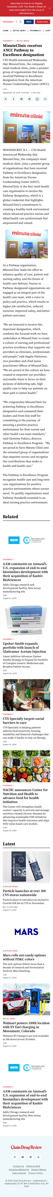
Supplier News (10, 886)
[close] (49, 8)
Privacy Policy (35, 1173)
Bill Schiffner (10, 907)
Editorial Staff (33, 1166)
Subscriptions (19, 1173)
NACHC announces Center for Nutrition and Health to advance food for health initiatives (25, 795)
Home (5, 30)
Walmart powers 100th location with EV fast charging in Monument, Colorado (26, 1027)
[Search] (21, 22)
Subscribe (42, 22)
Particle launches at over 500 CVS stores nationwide (24, 892)
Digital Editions (38, 1169)
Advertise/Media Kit (19, 1169)
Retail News (19, 30)
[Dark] (17, 21)
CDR (5, 89)
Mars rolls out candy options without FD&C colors (24, 957)
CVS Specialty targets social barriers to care (23, 720)
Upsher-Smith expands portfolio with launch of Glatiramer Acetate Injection (24, 647)
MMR (29, 22)
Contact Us (18, 1166)
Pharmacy (35, 30)
